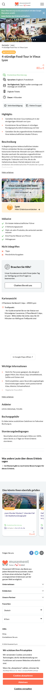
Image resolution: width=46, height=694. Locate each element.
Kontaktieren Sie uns (9, 637)
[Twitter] (36, 553)
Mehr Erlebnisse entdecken (26, 209)
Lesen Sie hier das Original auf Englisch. (15, 16)
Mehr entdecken (22, 192)
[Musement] (23, 4)
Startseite (5, 45)
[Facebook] (31, 553)
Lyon (12, 45)
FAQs (4, 634)
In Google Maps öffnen (22, 357)
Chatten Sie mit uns (23, 285)
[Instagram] (41, 553)
